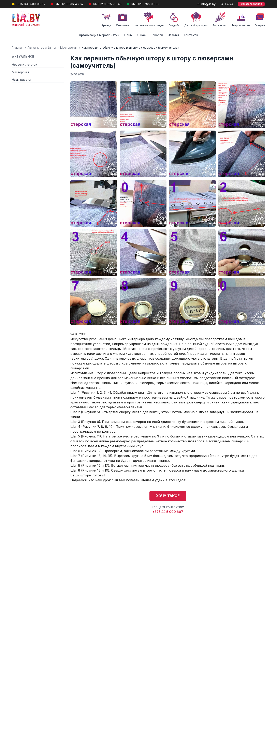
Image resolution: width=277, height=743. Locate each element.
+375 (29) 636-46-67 (69, 4)
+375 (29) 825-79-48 (106, 4)
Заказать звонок (251, 3)
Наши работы (21, 79)
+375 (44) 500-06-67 (30, 4)
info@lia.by (208, 4)
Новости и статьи (24, 64)
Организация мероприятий (99, 35)
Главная (17, 47)
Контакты (191, 35)
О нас (141, 35)
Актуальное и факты (42, 47)
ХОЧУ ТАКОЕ (168, 496)
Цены (128, 35)
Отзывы (173, 35)
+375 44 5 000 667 (167, 512)
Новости (156, 35)
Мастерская (68, 47)
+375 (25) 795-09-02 (144, 4)
